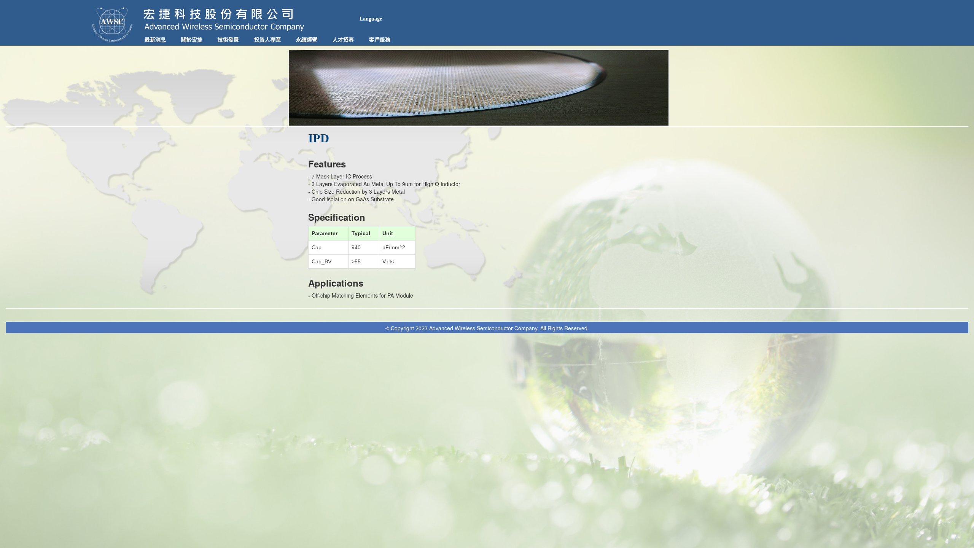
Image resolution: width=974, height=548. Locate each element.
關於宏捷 (191, 40)
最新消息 (155, 40)
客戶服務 (379, 40)
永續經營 (306, 40)
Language (371, 19)
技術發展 (228, 40)
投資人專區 (267, 40)
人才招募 (343, 40)
